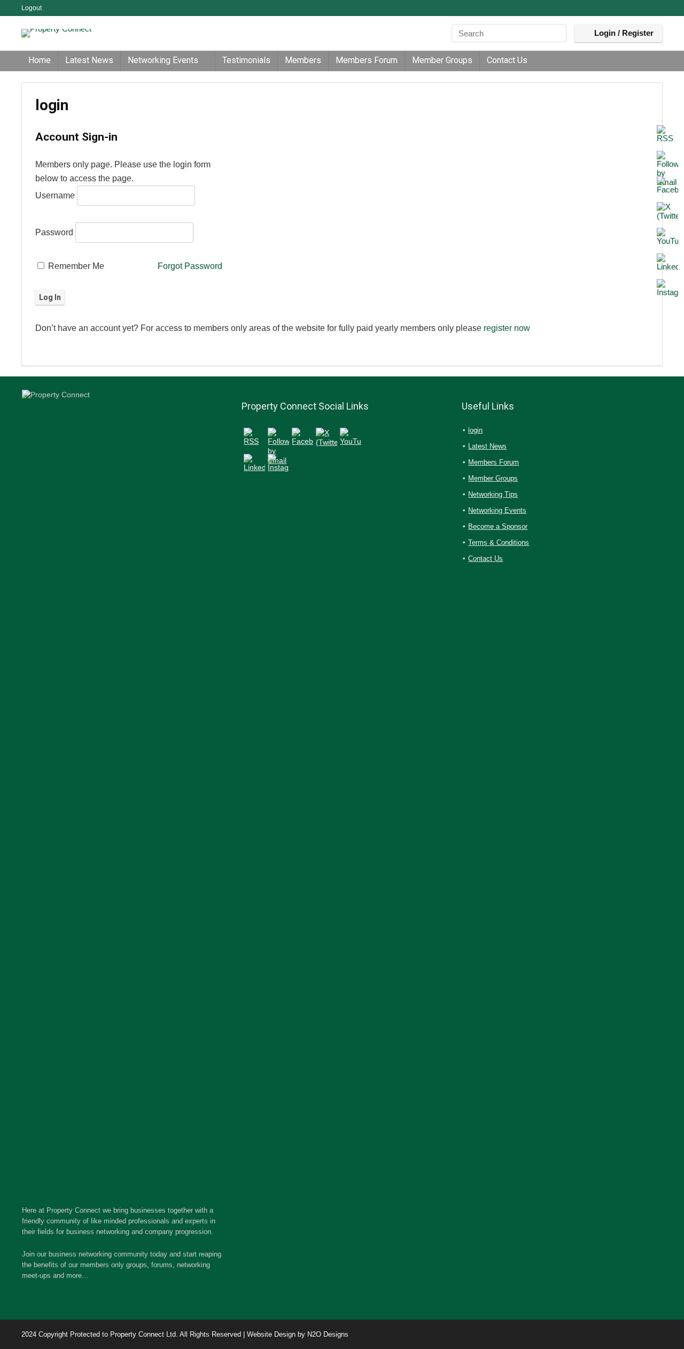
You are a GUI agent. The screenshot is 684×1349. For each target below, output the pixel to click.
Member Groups (442, 60)
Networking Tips (493, 494)
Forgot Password (190, 266)
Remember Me (75, 266)
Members (303, 60)
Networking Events (163, 60)
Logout (31, 8)
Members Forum (367, 60)
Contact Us (507, 60)
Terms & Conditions (498, 542)
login (475, 430)
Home (39, 60)
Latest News (89, 60)
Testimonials (246, 60)
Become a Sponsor (497, 526)
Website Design (271, 1334)
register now (507, 328)
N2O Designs (327, 1334)
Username (55, 195)
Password (54, 232)
